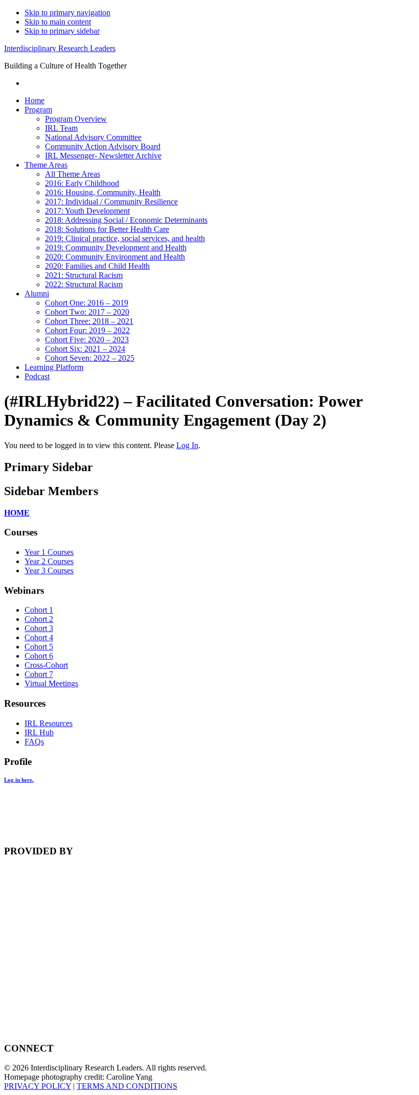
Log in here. (19, 780)
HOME (17, 512)
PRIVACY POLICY (37, 1086)
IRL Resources (49, 723)
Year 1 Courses (49, 552)
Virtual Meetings (51, 683)
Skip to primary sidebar (62, 31)
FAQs (34, 741)
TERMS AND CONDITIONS (127, 1086)
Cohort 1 (39, 609)
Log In (187, 445)
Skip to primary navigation (67, 12)
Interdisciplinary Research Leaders (59, 48)
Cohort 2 (39, 619)
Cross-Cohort (46, 665)
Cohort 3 (39, 628)
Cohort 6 (39, 655)
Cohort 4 (39, 637)
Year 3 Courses (49, 570)
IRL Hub (39, 732)
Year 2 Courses (49, 561)
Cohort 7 (39, 674)
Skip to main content (58, 21)
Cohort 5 (39, 646)
